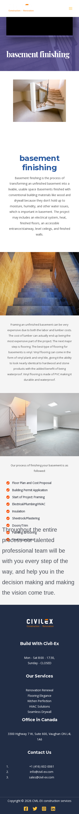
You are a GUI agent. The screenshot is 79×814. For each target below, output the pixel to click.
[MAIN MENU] (70, 8)
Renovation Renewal (39, 690)
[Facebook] (26, 808)
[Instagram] (44, 808)
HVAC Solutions (39, 706)
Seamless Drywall (39, 712)
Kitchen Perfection (39, 701)
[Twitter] (35, 808)
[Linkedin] (53, 808)
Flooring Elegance (39, 696)
